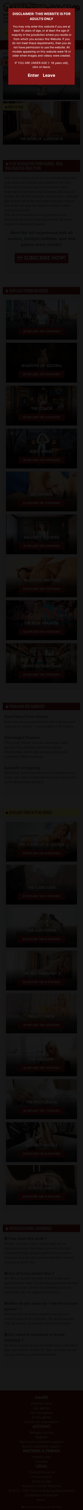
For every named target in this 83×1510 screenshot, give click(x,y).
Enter (33, 75)
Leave (49, 75)
